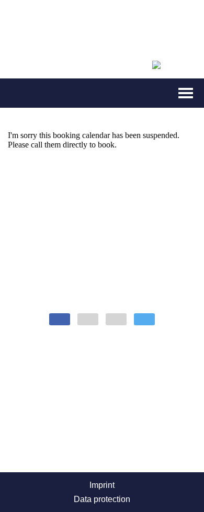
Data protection (102, 499)
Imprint (102, 485)
